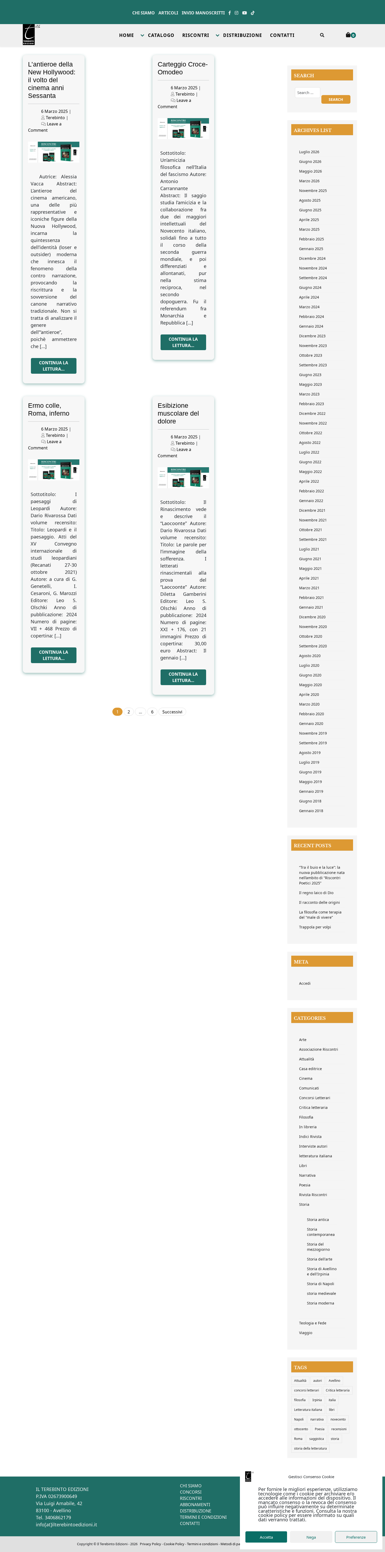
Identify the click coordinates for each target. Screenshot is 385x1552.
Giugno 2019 (310, 771)
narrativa (317, 1419)
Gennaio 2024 (311, 326)
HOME (126, 35)
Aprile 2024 (309, 297)
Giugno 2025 (310, 209)
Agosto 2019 (310, 752)
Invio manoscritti (203, 13)
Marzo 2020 (309, 704)
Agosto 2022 (310, 442)
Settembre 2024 (313, 277)
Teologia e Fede (312, 1322)
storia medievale (321, 1293)
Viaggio (305, 1332)
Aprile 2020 (309, 694)
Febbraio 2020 (311, 713)
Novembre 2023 (313, 345)
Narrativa (307, 1175)
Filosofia (306, 1117)
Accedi (305, 983)
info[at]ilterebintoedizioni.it (66, 1524)
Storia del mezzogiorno (318, 1247)
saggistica (316, 1439)
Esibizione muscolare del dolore (178, 413)
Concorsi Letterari (314, 1097)
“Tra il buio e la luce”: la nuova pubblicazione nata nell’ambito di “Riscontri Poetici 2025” (322, 875)
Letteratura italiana (308, 1409)
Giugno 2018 (310, 801)
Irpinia (317, 1400)
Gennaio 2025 (311, 248)
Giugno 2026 (310, 161)
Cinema (305, 1078)
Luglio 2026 (309, 151)
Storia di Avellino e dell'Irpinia (322, 1271)
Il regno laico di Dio (316, 892)
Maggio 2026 (310, 171)
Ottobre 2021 (310, 529)
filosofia (300, 1400)
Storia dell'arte (319, 1259)
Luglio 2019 (309, 762)
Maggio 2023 (310, 384)
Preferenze (356, 1537)
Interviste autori (313, 1146)
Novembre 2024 (313, 268)
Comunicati (309, 1088)
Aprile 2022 (309, 481)
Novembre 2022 (313, 423)
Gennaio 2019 (311, 791)
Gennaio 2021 (311, 607)
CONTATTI (282, 35)
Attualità (306, 1058)
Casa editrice (310, 1068)
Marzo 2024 (309, 306)
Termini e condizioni (202, 1544)
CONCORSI (190, 1492)
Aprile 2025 (309, 219)
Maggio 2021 (310, 568)
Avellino (334, 1380)
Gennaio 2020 (311, 723)
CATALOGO (161, 35)
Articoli (168, 13)
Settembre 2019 (313, 742)
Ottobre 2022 (310, 432)
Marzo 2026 (309, 180)
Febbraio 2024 (311, 316)
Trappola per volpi (315, 926)
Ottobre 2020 (310, 636)
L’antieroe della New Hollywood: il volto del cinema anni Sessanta (51, 79)
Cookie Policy (174, 1544)
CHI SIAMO (191, 1486)
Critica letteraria (313, 1107)
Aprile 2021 (309, 578)
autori (317, 1380)
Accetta (266, 1537)
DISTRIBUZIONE (242, 35)
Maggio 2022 (310, 471)
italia (332, 1400)
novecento (338, 1419)
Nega (311, 1537)
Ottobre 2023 (310, 355)
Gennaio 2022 (311, 500)
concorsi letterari (306, 1390)
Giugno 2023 (310, 374)
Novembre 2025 (313, 190)
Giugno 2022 (310, 461)
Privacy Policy (150, 1544)
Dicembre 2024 (312, 258)
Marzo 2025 (309, 229)
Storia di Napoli (320, 1283)
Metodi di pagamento (238, 1544)
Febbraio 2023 (311, 403)
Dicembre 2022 (312, 413)
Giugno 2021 (310, 558)
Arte (302, 1039)
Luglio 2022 (309, 452)
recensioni (338, 1429)
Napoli (299, 1419)
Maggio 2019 (310, 781)
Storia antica (318, 1219)
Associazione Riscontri (318, 1049)
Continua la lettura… (53, 366)
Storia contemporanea (321, 1232)
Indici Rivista (310, 1136)
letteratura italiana (315, 1155)
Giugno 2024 (310, 287)
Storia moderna (320, 1303)
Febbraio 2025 (311, 238)
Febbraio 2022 (311, 490)
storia (335, 1439)
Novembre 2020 (313, 626)
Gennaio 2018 (311, 810)
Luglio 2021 (309, 549)
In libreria (308, 1126)
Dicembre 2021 (312, 510)
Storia (304, 1204)
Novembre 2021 (313, 520)
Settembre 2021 (313, 539)
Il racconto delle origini (319, 902)
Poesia (304, 1184)
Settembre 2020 (313, 645)
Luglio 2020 (309, 665)
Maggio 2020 (310, 684)
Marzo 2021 (309, 587)
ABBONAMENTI (195, 1504)
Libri (303, 1165)
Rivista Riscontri (313, 1194)
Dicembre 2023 (312, 335)
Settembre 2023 (313, 364)
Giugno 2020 (310, 675)
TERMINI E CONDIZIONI (203, 1517)
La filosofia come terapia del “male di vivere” (320, 915)
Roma (298, 1439)
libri (331, 1409)
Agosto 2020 (310, 655)
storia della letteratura (310, 1448)
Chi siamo (143, 13)
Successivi (172, 712)
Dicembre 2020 (312, 616)
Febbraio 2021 (311, 597)
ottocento (301, 1429)
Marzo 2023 (309, 394)
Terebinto (55, 117)
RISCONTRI (195, 35)
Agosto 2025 (310, 200)
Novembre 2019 (313, 733)
